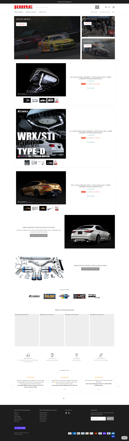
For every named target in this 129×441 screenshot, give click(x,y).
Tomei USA (91, 81)
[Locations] (76, 358)
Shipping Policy (43, 416)
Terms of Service (43, 419)
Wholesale (94, 12)
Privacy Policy (43, 421)
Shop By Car (42, 12)
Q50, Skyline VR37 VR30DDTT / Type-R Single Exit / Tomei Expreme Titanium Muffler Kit (90, 78)
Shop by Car (16, 421)
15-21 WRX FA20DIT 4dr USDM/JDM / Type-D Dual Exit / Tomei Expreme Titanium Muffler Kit (90, 132)
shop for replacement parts (90, 268)
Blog (113, 12)
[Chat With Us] (101, 358)
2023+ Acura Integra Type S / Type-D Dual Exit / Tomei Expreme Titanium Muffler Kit (90, 186)
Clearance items (105, 12)
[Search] (97, 7)
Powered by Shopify (18, 434)
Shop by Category (31, 12)
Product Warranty (43, 412)
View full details (90, 88)
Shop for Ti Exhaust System (38, 235)
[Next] (118, 386)
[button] (27, 100)
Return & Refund (43, 414)
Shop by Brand (18, 12)
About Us (16, 412)
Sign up (110, 418)
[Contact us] (52, 358)
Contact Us (16, 414)
